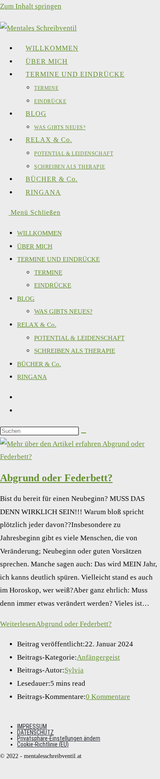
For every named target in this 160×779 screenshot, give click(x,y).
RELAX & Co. (36, 324)
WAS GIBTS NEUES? (63, 311)
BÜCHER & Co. (39, 364)
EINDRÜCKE (52, 285)
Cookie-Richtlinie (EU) (43, 744)
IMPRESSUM (32, 726)
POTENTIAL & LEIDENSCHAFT (79, 338)
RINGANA (32, 376)
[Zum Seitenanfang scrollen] (4, 772)
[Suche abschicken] (84, 433)
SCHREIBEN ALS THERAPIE (74, 350)
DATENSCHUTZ (35, 732)
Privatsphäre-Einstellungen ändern (58, 738)
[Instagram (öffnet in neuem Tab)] (24, 410)
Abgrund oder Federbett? (56, 477)
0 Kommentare (108, 697)
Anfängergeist (98, 657)
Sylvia (74, 670)
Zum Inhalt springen (30, 6)
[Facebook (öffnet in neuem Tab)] (24, 397)
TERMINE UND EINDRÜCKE (58, 259)
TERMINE (48, 272)
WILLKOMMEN (39, 233)
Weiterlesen (56, 624)
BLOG (26, 298)
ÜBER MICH (34, 246)
